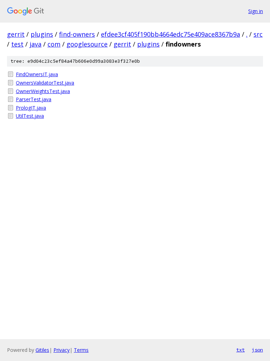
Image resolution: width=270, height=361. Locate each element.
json (257, 350)
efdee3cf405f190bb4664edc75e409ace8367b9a (170, 34)
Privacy (61, 350)
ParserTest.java (33, 99)
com (53, 44)
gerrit (16, 34)
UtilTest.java (30, 115)
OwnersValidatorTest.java (45, 82)
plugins (42, 34)
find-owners (77, 34)
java (35, 44)
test (17, 44)
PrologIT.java (31, 107)
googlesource (87, 44)
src (258, 34)
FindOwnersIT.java (37, 74)
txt (240, 350)
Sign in (255, 11)
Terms (81, 350)
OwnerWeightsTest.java (43, 91)
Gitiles (42, 350)
